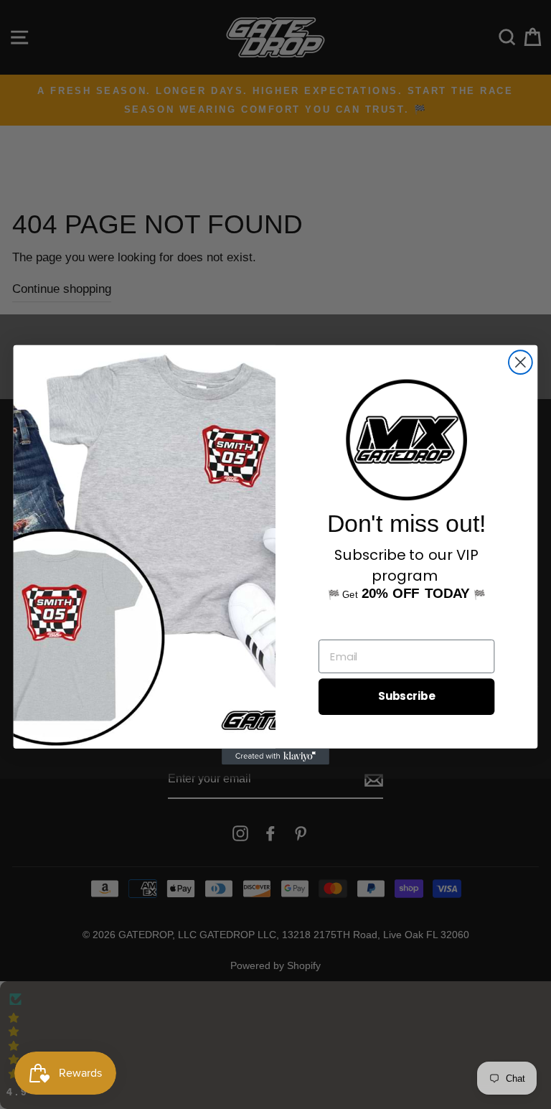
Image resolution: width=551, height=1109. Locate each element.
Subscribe (406, 696)
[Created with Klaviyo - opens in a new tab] (275, 756)
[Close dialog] (520, 362)
